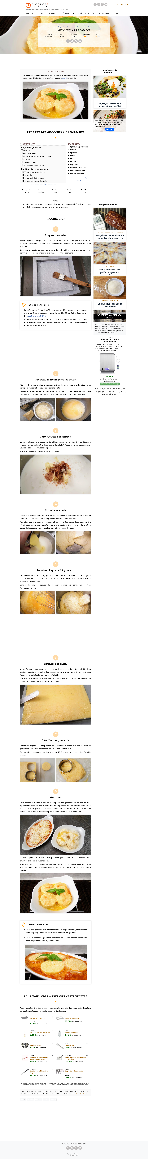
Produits (29, 13)
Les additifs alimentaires (110, 300)
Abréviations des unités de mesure (43, 185)
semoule (53, 1100)
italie (46, 1100)
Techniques (104, 13)
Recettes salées (48, 13)
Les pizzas (110, 266)
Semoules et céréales (83, 27)
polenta (64, 78)
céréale (23, 1100)
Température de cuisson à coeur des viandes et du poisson (110, 237)
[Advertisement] (74, 60)
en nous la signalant (82, 1093)
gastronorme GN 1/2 (37, 316)
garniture (38, 1100)
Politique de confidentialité (75, 1154)
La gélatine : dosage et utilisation (110, 305)
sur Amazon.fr (42, 1023)
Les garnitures (71, 27)
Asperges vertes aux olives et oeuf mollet (109, 105)
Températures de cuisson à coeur (110, 232)
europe (30, 1100)
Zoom (119, 13)
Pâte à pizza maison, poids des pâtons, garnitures (109, 271)
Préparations (85, 13)
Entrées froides (110, 100)
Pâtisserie (67, 13)
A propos (70, 1154)
